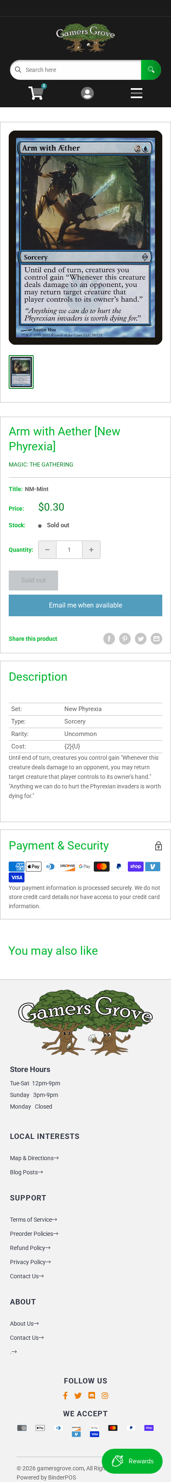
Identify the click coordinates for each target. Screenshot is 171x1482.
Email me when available (85, 605)
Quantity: (21, 549)
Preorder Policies (31, 1233)
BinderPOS (62, 1477)
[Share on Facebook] (109, 639)
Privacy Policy (28, 1262)
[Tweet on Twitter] (141, 639)
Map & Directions (32, 1158)
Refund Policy (27, 1248)
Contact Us (24, 1276)
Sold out (33, 580)
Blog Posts (24, 1172)
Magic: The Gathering (41, 464)
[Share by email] (156, 639)
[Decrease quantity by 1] (47, 549)
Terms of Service (31, 1219)
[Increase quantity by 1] (91, 549)
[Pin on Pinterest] (125, 639)
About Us (22, 1323)
